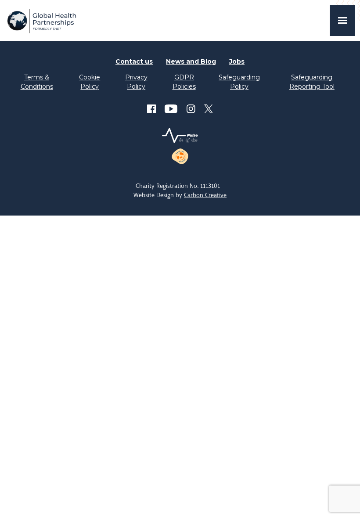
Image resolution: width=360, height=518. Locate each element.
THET (41, 20)
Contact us (134, 61)
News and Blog (191, 61)
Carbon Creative (205, 195)
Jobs (237, 61)
